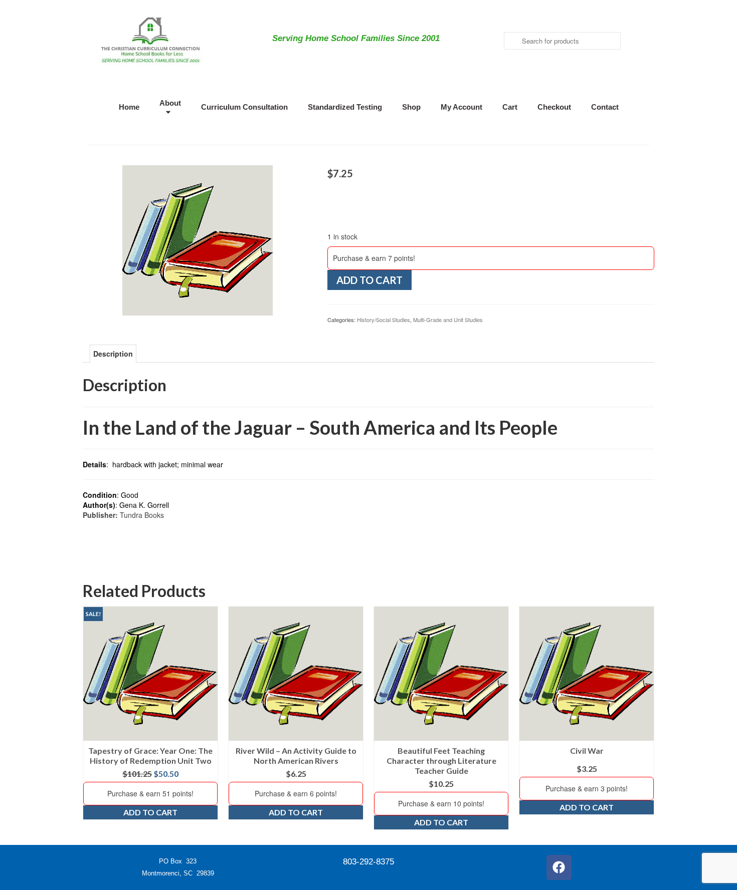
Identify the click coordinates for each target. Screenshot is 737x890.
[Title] (197, 239)
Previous (91, 718)
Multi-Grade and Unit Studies (448, 320)
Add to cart (369, 280)
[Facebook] (559, 867)
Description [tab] (113, 354)
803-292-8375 (368, 861)
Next (645, 718)
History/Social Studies (383, 320)
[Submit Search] (511, 41)
